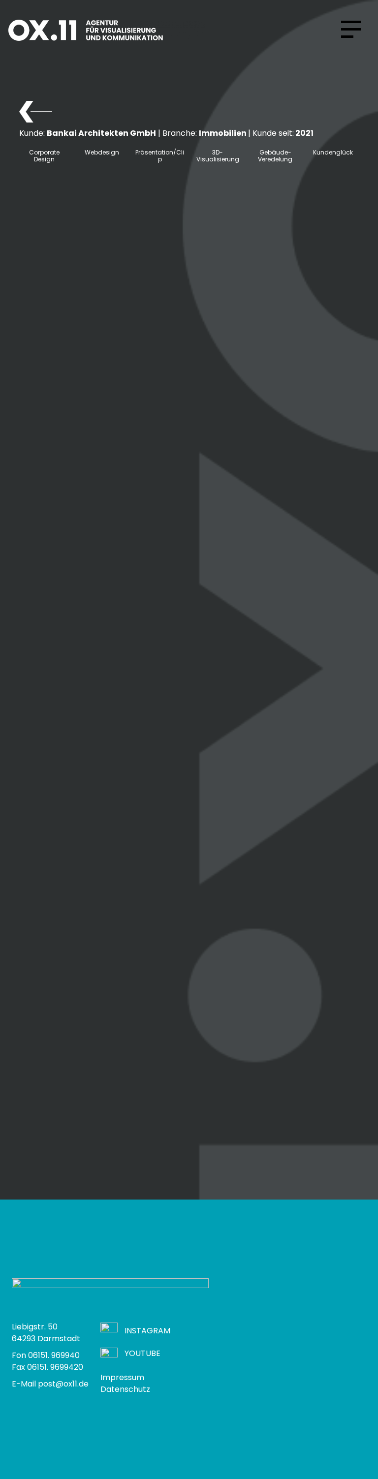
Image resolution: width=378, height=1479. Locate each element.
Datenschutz (125, 1389)
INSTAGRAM (147, 1330)
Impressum (122, 1377)
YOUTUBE (142, 1353)
